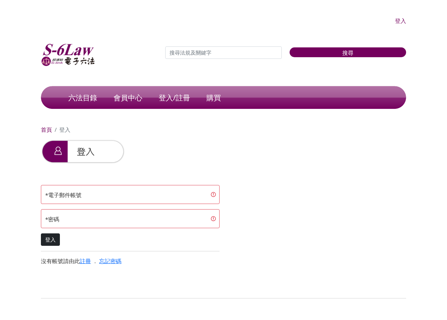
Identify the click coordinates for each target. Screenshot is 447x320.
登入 (400, 21)
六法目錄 (82, 97)
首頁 (46, 129)
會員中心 (128, 97)
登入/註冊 (174, 97)
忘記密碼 (110, 261)
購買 (213, 97)
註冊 (85, 261)
